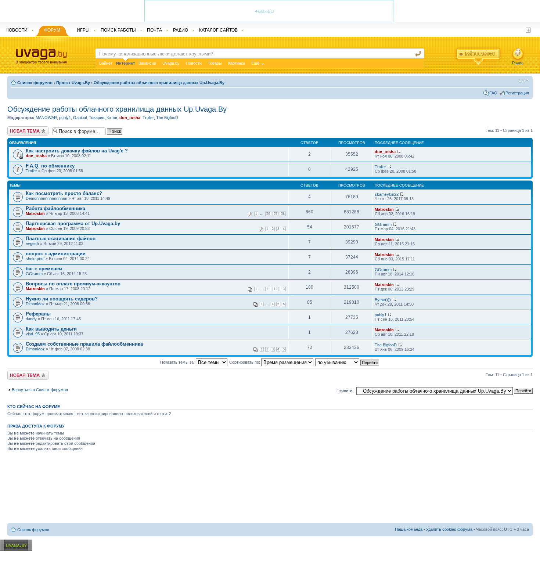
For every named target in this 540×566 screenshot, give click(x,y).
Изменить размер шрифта (523, 81)
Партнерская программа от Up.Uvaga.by (73, 223)
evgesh (32, 243)
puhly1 (65, 117)
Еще (255, 63)
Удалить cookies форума (449, 529)
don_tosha (129, 117)
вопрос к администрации (56, 253)
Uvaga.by (171, 63)
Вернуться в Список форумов (40, 389)
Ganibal (80, 117)
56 (268, 214)
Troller (148, 117)
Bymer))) (383, 300)
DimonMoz (35, 304)
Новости (194, 63)
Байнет (105, 63)
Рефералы (38, 314)
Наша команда (408, 529)
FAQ (493, 93)
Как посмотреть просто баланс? (64, 193)
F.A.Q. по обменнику (50, 166)
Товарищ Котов (103, 117)
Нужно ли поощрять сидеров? (62, 299)
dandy (31, 319)
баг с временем (44, 268)
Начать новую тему (25, 128)
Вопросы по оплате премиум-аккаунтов (73, 283)
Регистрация (517, 93)
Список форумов (35, 82)
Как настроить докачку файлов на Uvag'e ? (77, 151)
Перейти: (344, 390)
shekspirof (35, 258)
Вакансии (147, 63)
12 (275, 289)
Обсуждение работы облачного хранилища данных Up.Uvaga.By (159, 82)
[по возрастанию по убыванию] (347, 362)
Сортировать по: (245, 362)
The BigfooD (167, 117)
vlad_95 (33, 334)
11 (268, 289)
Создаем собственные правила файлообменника (84, 344)
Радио (517, 63)
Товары (215, 63)
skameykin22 (387, 194)
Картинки (236, 63)
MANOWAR (46, 117)
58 (283, 214)
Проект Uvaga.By (73, 82)
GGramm (383, 224)
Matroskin (35, 213)
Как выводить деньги (51, 329)
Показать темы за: (178, 362)
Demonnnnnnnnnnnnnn (46, 198)
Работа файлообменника (55, 208)
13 (283, 289)
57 (275, 214)
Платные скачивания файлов (61, 238)
